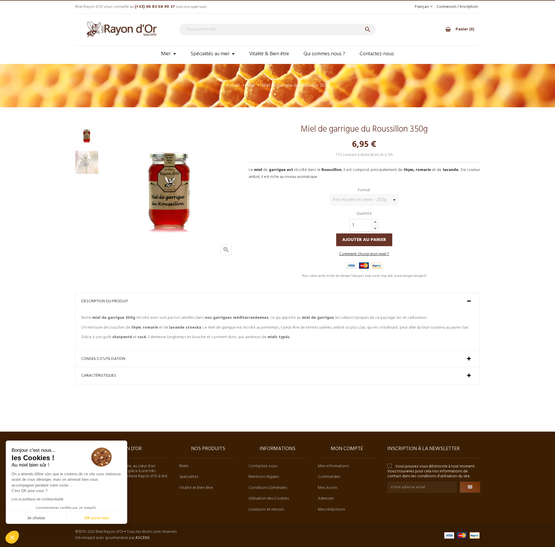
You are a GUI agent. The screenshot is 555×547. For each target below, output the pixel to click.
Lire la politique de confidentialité (38, 499)
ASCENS (142, 538)
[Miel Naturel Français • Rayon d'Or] (121, 29)
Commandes (329, 477)
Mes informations (333, 466)
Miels (183, 466)
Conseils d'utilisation (103, 359)
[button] (12, 537)
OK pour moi (96, 517)
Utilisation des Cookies (269, 498)
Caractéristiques (98, 375)
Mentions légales (264, 477)
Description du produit (104, 301)
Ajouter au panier (364, 240)
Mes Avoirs (327, 488)
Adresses (326, 498)
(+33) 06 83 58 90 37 (155, 6)
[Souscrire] (470, 487)
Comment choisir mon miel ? (364, 254)
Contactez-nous (263, 466)
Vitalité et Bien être (196, 488)
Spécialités (188, 477)
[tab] (277, 301)
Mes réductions (331, 509)
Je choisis (36, 517)
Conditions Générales (268, 488)
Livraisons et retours (266, 509)
